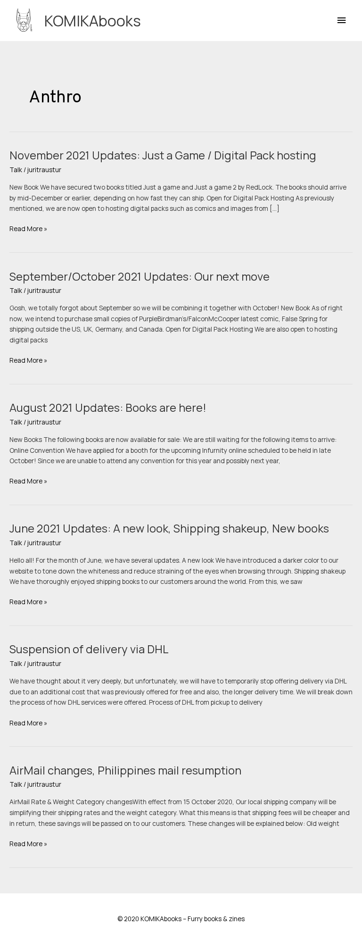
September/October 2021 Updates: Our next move (139, 276)
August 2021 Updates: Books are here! (107, 407)
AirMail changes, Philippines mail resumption (125, 770)
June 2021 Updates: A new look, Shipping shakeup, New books (169, 528)
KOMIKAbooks (92, 20)
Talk (15, 169)
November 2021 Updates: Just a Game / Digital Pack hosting (162, 155)
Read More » (28, 229)
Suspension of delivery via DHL (89, 649)
